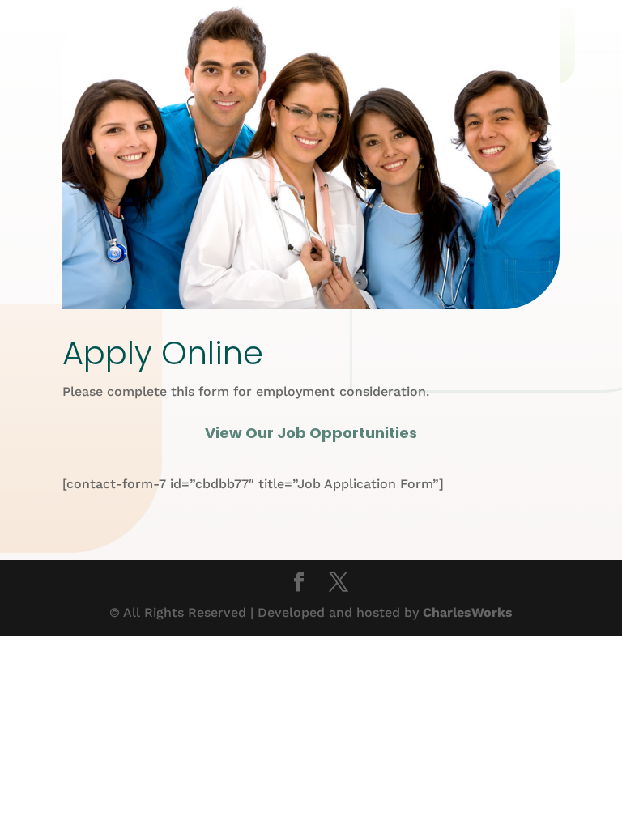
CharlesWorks (468, 612)
